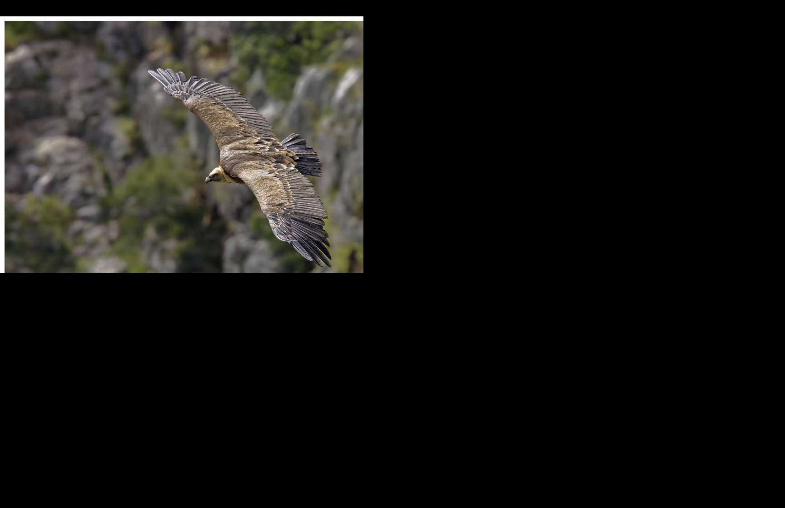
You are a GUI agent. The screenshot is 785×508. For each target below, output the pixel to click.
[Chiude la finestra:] (237, 176)
